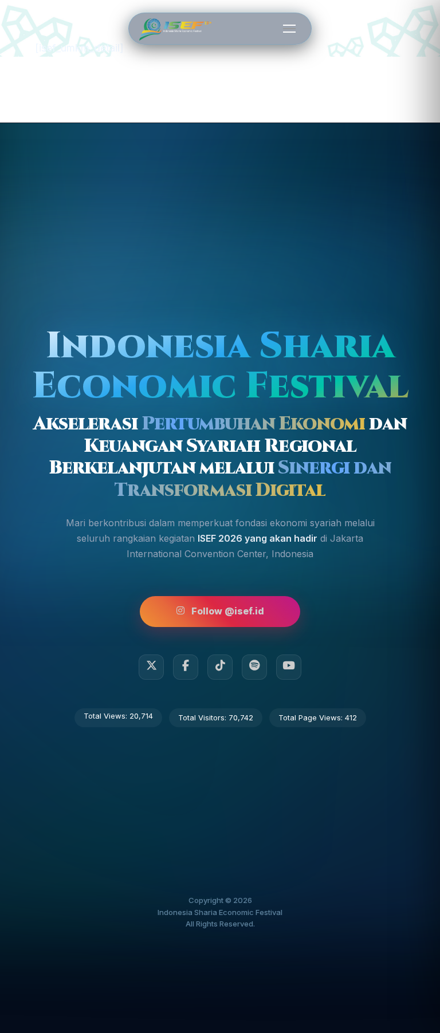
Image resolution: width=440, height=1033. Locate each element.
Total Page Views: (311, 717)
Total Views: (106, 715)
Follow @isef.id (227, 611)
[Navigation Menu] (289, 28)
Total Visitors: (203, 717)
